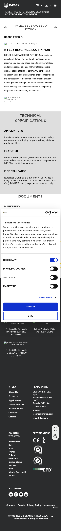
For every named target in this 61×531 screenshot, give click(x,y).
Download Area (16, 404)
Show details (45, 297)
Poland (12, 455)
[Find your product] (55, 436)
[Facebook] (16, 494)
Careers (12, 416)
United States (15, 461)
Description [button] (12, 37)
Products (18, 11)
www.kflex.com (40, 417)
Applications (15, 400)
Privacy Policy (34, 505)
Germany (13, 458)
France (12, 451)
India (11, 468)
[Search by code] (55, 429)
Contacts (13, 412)
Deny (30, 316)
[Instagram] (26, 494)
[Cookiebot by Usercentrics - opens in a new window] (45, 213)
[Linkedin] (11, 494)
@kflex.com (47, 413)
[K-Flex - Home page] (15, 5)
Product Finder (16, 408)
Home (7, 11)
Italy (11, 444)
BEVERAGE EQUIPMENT (37, 11)
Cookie (21, 505)
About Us (13, 392)
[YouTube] (21, 494)
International (15, 441)
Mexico (12, 465)
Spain (11, 448)
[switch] (54, 268)
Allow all (30, 306)
